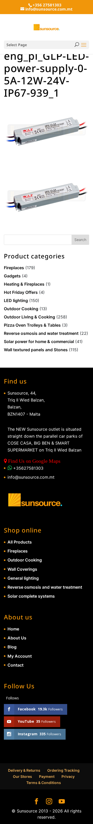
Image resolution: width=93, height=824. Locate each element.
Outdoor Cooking (21, 308)
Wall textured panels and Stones (36, 349)
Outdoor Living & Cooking (29, 316)
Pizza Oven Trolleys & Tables (32, 325)
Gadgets (12, 275)
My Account (19, 656)
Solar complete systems (31, 596)
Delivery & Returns (24, 770)
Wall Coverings (22, 569)
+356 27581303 (47, 4)
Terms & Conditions (43, 782)
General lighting (23, 578)
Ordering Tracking (63, 770)
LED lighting (16, 300)
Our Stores (22, 776)
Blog (12, 646)
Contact (15, 665)
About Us (16, 637)
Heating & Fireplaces (24, 284)
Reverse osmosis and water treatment (41, 333)
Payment (47, 776)
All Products (19, 542)
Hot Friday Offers (21, 292)
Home (13, 628)
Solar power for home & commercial (39, 341)
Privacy (68, 776)
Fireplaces (14, 267)
